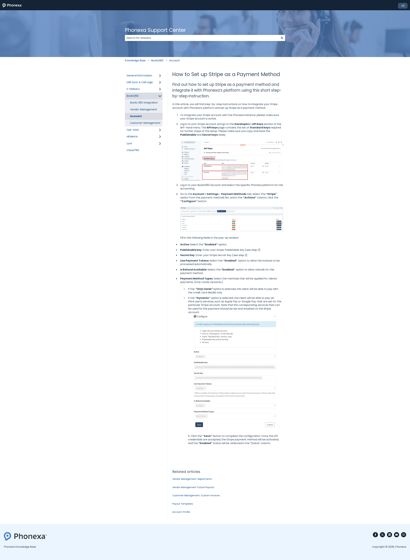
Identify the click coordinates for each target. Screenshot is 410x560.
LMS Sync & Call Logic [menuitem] (140, 82)
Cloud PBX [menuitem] (133, 150)
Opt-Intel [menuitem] (133, 130)
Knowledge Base (135, 60)
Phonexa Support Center (155, 30)
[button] (160, 76)
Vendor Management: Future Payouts (193, 487)
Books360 (157, 60)
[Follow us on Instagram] (403, 534)
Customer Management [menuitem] (145, 123)
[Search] (282, 38)
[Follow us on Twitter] (382, 534)
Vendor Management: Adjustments (192, 479)
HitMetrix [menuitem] (132, 136)
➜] (402, 6)
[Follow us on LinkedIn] (389, 534)
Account (174, 60)
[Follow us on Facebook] (375, 534)
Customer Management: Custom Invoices (196, 495)
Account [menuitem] (136, 116)
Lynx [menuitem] (129, 143)
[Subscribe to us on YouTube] (396, 534)
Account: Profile (181, 512)
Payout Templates (182, 503)
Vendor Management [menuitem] (143, 109)
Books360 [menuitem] (133, 96)
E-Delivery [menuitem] (133, 89)
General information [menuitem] (139, 75)
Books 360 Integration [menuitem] (144, 102)
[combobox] (202, 38)
